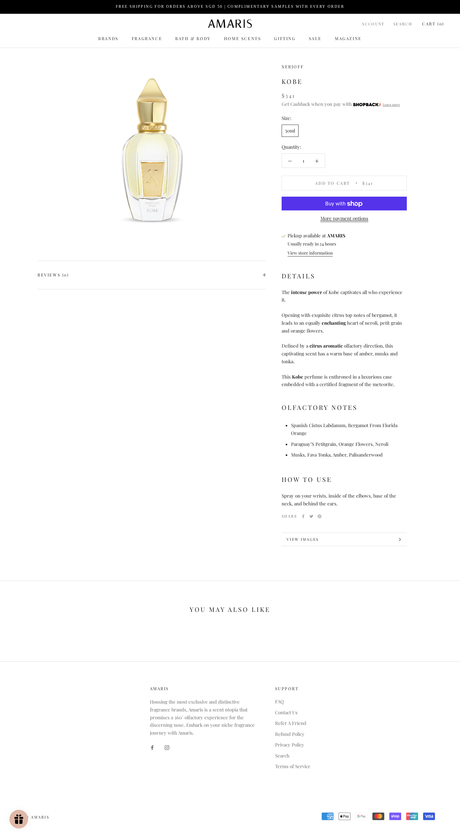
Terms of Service (292, 766)
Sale (315, 38)
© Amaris (37, 816)
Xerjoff (293, 66)
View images (303, 539)
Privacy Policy (289, 744)
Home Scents (242, 38)
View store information (310, 253)
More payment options (344, 218)
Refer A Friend (290, 723)
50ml (290, 131)
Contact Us (286, 712)
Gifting (284, 38)
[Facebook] (303, 516)
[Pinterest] (319, 516)
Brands (108, 38)
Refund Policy (289, 734)
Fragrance (147, 38)
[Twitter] (311, 516)
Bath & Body (193, 38)
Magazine (348, 38)
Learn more (391, 105)
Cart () (433, 23)
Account (373, 23)
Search (402, 23)
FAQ (279, 701)
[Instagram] (167, 747)
